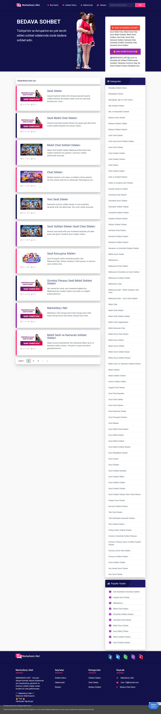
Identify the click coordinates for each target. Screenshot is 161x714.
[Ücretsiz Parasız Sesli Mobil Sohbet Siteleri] (31, 285)
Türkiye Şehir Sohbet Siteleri (120, 530)
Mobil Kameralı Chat (116, 328)
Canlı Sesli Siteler (115, 147)
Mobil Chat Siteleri (116, 310)
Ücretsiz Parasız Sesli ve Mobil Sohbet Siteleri (124, 543)
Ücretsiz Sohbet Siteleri (118, 556)
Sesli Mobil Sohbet (116, 441)
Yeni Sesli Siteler (115, 574)
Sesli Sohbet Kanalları (117, 471)
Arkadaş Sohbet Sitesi (117, 88)
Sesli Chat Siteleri (115, 405)
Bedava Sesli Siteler (116, 118)
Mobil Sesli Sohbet (116, 346)
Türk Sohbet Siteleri (116, 524)
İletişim (102, 5)
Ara (140, 5)
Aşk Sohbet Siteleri (116, 106)
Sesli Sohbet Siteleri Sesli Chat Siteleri (124, 494)
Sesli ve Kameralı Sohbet (126, 28)
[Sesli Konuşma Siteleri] (31, 258)
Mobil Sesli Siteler (116, 340)
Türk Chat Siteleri (115, 512)
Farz (34, 104)
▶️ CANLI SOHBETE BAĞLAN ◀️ (125, 52)
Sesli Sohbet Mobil (116, 477)
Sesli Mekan (113, 423)
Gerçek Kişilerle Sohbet (118, 189)
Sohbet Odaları (95, 678)
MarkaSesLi (113, 260)
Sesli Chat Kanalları (116, 393)
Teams (153, 706)
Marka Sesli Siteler (116, 254)
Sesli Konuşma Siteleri (117, 417)
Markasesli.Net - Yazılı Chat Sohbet (122, 298)
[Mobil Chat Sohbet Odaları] (31, 149)
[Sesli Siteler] (31, 95)
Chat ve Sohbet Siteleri (117, 177)
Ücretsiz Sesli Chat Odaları (119, 551)
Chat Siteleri (113, 165)
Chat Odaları (93, 682)
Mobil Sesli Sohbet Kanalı (119, 352)
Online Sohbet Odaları (117, 381)
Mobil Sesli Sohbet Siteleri (119, 358)
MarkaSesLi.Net (31, 5)
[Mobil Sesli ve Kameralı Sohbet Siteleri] (31, 339)
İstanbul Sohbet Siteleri (118, 218)
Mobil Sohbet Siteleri (117, 376)
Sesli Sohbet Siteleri (116, 488)
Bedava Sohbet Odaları (117, 123)
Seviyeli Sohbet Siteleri (118, 506)
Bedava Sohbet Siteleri (117, 129)
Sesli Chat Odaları (115, 399)
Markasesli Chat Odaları (118, 266)
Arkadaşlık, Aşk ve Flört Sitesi (120, 100)
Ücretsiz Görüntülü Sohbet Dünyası (122, 536)
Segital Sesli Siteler (116, 387)
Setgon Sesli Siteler (116, 500)
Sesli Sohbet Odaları (116, 482)
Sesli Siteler (113, 459)
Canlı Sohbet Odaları (116, 153)
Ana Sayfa (55, 5)
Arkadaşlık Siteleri (115, 94)
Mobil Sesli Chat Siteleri (118, 334)
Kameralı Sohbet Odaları (118, 236)
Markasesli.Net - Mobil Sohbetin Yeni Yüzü (123, 291)
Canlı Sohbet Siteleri (116, 159)
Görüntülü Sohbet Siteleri (118, 212)
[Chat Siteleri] (31, 176)
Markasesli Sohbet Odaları (119, 278)
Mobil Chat (112, 304)
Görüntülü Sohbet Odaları (118, 207)
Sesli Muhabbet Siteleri (118, 453)
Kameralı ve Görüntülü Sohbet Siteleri (123, 248)
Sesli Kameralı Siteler (117, 411)
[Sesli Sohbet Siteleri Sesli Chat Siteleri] (31, 231)
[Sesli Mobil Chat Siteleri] (31, 122)
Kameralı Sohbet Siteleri (118, 242)
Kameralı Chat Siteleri (117, 230)
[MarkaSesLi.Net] (31, 312)
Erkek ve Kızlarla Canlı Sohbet (120, 183)
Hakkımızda (88, 5)
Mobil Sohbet (114, 370)
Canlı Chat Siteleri (115, 135)
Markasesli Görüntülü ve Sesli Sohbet (123, 272)
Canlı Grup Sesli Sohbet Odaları (121, 141)
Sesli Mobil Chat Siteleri (118, 429)
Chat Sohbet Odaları (116, 171)
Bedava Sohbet (95, 687)
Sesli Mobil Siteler (116, 435)
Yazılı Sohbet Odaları (116, 562)
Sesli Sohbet (113, 465)
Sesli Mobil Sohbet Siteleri (119, 447)
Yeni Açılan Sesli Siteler (118, 568)
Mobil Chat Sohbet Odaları (119, 316)
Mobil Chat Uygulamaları (118, 322)
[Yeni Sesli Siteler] (31, 204)
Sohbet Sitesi (70, 5)
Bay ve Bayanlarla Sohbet (118, 112)
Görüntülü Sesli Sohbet (117, 201)
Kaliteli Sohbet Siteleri (117, 224)
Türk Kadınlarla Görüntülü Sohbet (121, 518)
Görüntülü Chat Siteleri (117, 195)
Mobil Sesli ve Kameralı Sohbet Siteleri (124, 364)
